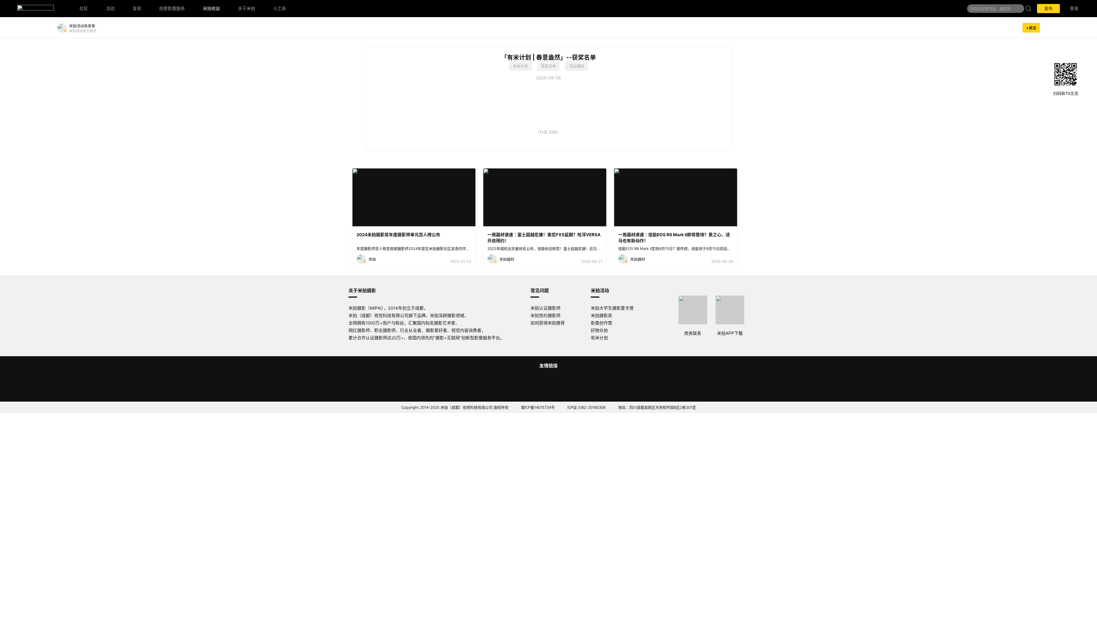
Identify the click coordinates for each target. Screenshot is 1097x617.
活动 (110, 8)
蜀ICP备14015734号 (538, 407)
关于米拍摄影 (362, 290)
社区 (83, 8)
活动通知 (576, 66)
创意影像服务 (172, 8)
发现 (137, 8)
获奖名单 (548, 66)
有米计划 (520, 66)
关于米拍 (246, 8)
